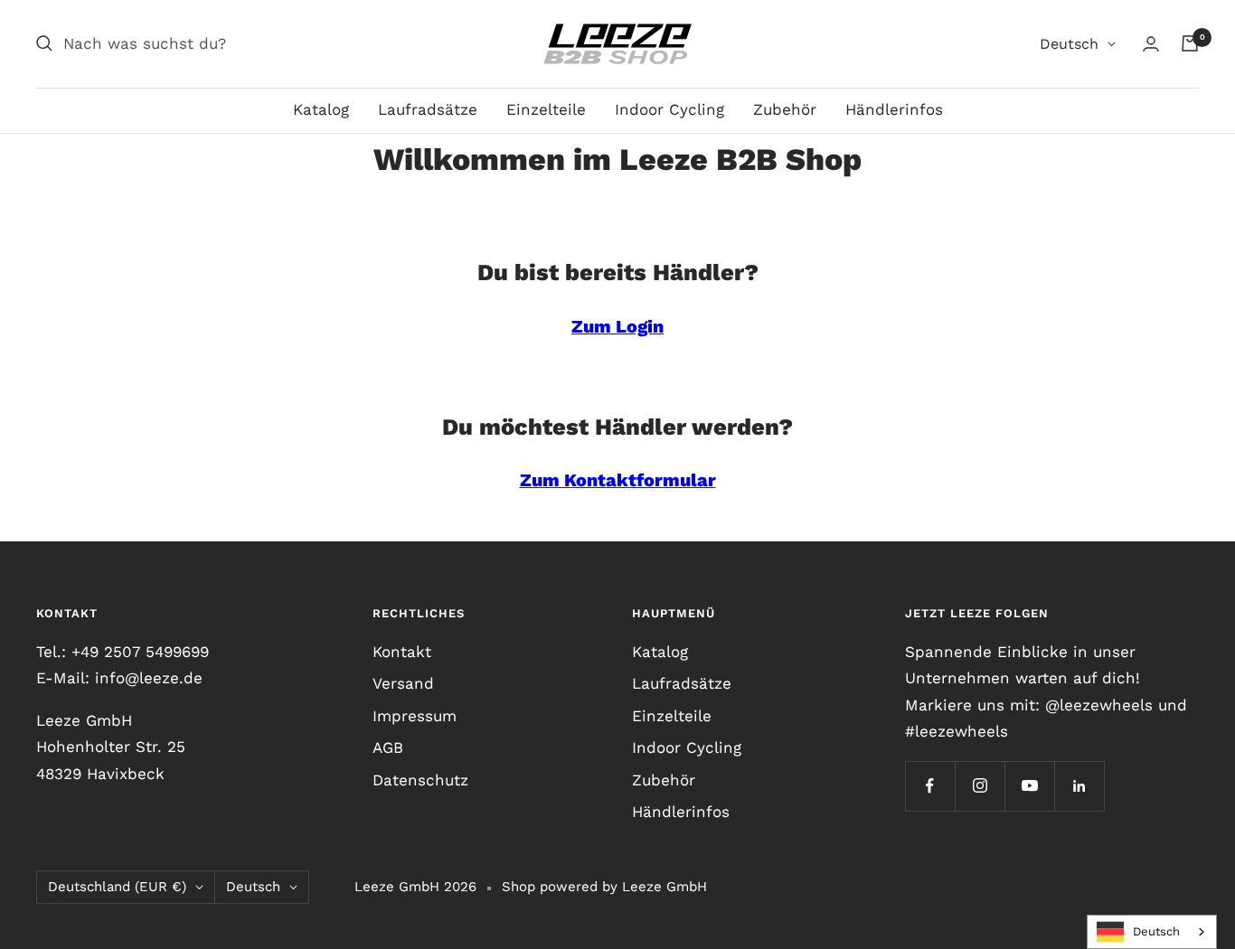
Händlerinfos (894, 109)
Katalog (321, 109)
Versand (403, 683)
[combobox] (1152, 932)
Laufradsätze (427, 109)
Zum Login (617, 326)
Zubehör (784, 109)
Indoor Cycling (669, 109)
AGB (387, 747)
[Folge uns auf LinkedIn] (1079, 786)
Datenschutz (420, 780)
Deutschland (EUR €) (117, 887)
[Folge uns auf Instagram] (979, 786)
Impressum (414, 716)
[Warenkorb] (1190, 43)
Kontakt (401, 652)
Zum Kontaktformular (618, 480)
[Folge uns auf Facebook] (930, 786)
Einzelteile (546, 109)
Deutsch (1069, 43)
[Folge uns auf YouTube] (1029, 786)
